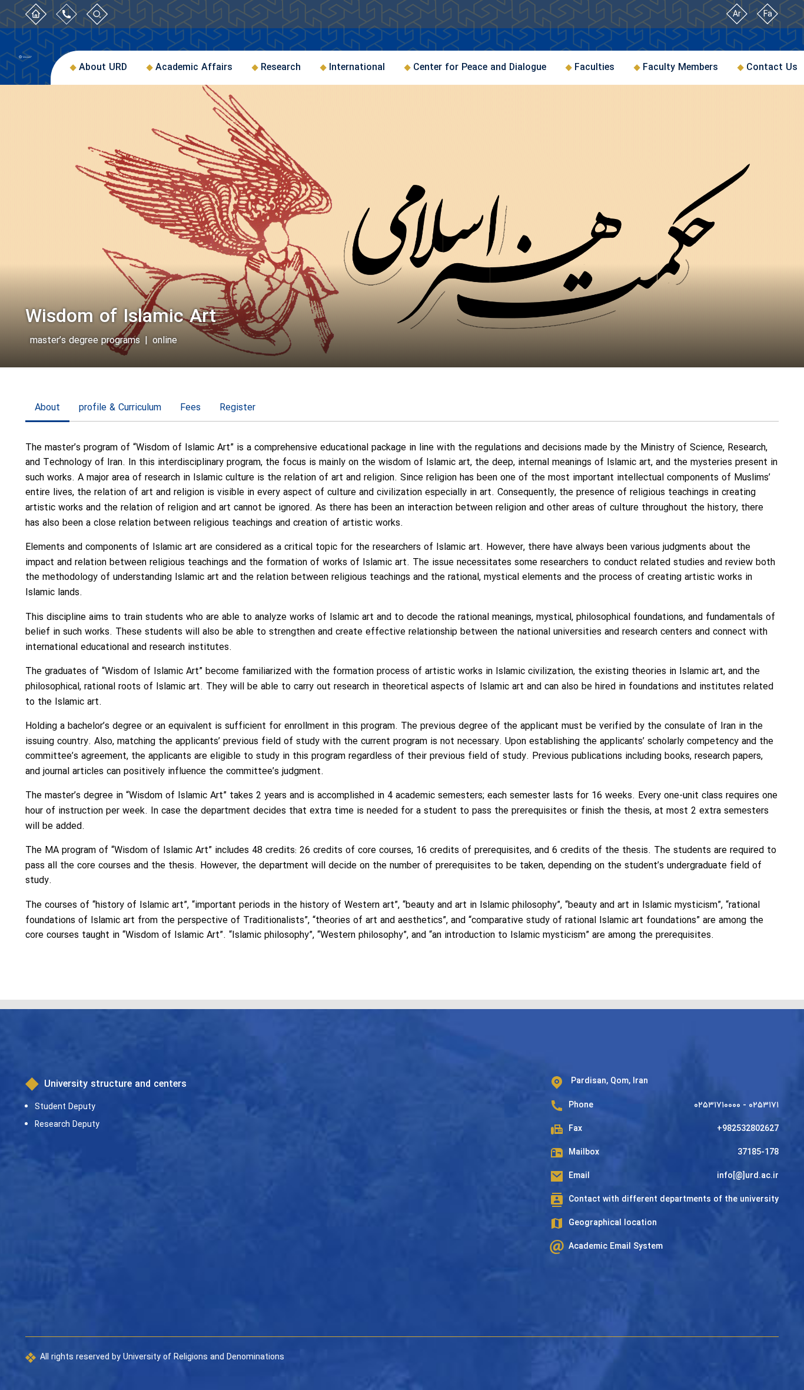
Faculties (594, 67)
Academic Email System (616, 1246)
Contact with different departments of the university (674, 1199)
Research (281, 67)
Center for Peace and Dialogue (479, 67)
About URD (103, 67)
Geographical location (613, 1223)
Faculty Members (680, 67)
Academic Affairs (193, 67)
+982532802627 (748, 1128)
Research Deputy (67, 1124)
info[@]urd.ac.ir (748, 1176)
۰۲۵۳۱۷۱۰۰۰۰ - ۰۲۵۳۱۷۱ (736, 1105)
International (357, 67)
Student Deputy (65, 1106)
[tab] (47, 409)
